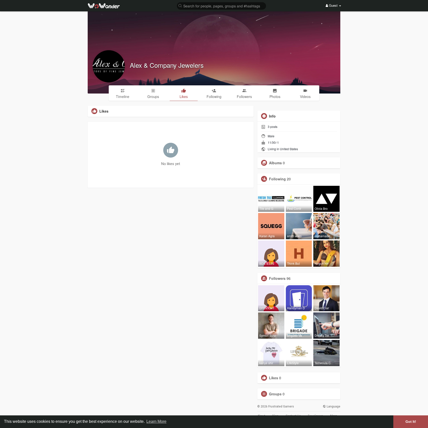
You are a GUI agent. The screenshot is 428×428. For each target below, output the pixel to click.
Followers (277, 278)
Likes (273, 378)
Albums (275, 163)
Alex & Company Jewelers (167, 65)
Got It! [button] (410, 422)
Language (333, 406)
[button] (221, 5)
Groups (275, 394)
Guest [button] (333, 5)
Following (277, 179)
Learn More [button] (156, 421)
